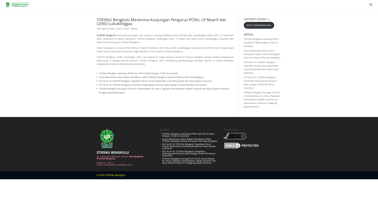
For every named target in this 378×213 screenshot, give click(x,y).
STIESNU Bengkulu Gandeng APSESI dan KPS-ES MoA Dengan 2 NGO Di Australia (138, 73)
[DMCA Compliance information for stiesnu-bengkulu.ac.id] (234, 138)
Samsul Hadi (108, 28)
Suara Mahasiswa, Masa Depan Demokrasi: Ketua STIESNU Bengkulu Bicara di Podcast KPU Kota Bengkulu (151, 77)
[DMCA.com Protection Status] (241, 148)
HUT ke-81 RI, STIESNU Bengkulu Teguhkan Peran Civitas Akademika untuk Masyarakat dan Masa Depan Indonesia (155, 81)
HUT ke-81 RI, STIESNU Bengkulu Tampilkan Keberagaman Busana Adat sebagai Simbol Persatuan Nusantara (153, 84)
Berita (134, 28)
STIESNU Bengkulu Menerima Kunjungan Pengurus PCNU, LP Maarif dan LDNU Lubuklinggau (161, 21)
